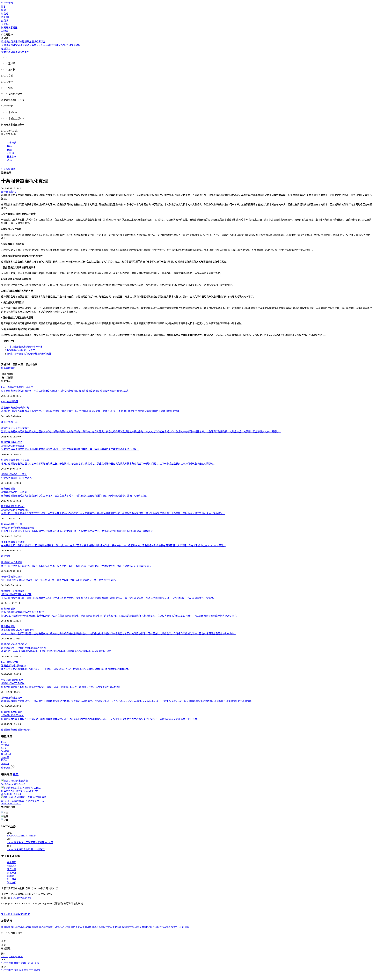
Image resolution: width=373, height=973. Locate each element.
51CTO (10, 835)
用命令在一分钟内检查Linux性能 (23, 648)
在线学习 (5, 48)
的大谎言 (14, 474)
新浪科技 (5, 927)
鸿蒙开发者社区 (9, 27)
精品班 (4, 13)
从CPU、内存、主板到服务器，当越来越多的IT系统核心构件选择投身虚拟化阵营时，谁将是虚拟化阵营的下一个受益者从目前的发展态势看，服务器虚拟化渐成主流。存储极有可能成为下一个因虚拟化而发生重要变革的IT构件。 (118, 633)
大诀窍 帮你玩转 (17, 528)
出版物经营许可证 (20, 914)
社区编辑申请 (8, 169)
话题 (9, 149)
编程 (3, 556)
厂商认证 (45, 45)
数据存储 (17, 442)
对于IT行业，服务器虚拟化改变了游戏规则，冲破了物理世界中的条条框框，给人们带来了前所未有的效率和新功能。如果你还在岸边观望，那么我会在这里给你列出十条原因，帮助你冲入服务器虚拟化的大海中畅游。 (113, 513)
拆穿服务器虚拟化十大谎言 (21, 350)
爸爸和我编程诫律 (12, 542)
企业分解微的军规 (15, 407)
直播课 (32, 41)
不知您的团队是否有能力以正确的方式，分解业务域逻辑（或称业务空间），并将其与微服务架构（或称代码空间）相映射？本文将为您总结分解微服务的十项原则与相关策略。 (91, 411)
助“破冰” (12, 715)
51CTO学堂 (13, 849)
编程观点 (19, 591)
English (10, 875)
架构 (10, 422)
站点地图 (11, 869)
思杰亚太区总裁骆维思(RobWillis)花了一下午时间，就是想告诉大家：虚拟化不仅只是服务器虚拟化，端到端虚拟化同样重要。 (66, 669)
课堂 (17, 52)
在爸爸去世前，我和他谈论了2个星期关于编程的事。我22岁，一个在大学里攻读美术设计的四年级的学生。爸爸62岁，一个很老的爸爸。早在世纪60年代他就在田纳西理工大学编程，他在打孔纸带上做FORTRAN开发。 (113, 545)
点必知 (12, 446)
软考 (20, 45)
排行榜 (18, 41)
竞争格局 (12, 683)
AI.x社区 (48, 842)
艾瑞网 (69, 927)
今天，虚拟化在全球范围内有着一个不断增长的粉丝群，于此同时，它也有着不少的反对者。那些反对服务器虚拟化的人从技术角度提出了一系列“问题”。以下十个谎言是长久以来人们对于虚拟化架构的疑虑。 (108, 463)
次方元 (176, 927)
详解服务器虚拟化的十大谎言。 (17, 478)
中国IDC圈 (147, 927)
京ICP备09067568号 (21, 897)
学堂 (3, 10)
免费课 (4, 20)
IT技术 (53, 45)
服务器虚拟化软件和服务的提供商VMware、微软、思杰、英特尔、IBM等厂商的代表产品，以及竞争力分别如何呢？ (61, 687)
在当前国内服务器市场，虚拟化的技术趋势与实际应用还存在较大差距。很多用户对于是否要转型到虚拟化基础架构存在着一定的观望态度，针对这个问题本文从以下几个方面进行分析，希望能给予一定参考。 (108, 598)
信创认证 (27, 45)
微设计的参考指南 (15, 428)
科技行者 (52, 927)
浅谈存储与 (17, 630)
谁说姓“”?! (13, 665)
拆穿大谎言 (15, 460)
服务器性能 (12, 662)
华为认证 (36, 45)
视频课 (4, 41)
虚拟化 (11, 506)
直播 (26, 52)
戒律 (8, 556)
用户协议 (11, 879)
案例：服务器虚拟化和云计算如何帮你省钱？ (30, 354)
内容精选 (11, 142)
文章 (3, 52)
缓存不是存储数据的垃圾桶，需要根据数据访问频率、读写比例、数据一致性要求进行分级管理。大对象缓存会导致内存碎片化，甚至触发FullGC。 (77, 566)
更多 (16, 774)
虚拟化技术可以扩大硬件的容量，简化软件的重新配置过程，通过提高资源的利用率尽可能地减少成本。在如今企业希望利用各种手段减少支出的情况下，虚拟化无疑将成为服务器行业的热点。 (100, 719)
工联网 (115, 927)
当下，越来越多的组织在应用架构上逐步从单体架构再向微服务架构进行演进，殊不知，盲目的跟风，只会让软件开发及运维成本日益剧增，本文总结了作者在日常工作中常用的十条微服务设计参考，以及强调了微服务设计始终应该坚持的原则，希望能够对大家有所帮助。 (141, 431)
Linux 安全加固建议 (17, 387)
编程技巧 (10, 591)
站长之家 (77, 927)
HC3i (24, 835)
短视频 (25, 41)
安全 (9, 401)
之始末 (11, 697)
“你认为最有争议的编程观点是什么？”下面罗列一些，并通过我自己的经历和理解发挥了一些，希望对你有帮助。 (59, 580)
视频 (9, 146)
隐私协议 (11, 882)
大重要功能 (15, 510)
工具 (15, 422)
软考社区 (5, 17)
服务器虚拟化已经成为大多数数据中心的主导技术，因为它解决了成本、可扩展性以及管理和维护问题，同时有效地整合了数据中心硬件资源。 (74, 495)
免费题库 (75, 45)
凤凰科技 (33, 927)
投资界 (169, 927)
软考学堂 (40, 41)
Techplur (31, 835)
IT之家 (108, 927)
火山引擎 (184, 927)
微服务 (4, 422)
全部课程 (5, 45)
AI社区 (10, 153)
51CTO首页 (7, 3)
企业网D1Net (159, 927)
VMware (26, 729)
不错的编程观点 (11, 576)
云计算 (18, 524)
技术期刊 (11, 156)
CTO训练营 (39, 849)
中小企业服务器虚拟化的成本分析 (24, 347)
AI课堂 (4, 31)
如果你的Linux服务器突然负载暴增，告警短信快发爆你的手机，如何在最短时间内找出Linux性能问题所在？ (56, 651)
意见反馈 (11, 873)
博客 (3, 6)
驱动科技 (43, 927)
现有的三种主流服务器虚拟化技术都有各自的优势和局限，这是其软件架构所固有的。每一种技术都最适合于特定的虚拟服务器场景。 (70, 449)
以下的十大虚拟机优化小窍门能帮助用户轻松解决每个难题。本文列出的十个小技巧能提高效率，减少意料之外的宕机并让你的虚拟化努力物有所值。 (78, 531)
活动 (9, 160)
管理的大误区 (16, 594)
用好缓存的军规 (11, 562)
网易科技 (24, 927)
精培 (21, 849)
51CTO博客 (13, 842)
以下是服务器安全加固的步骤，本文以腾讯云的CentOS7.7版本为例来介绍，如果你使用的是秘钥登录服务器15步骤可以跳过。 (65, 391)
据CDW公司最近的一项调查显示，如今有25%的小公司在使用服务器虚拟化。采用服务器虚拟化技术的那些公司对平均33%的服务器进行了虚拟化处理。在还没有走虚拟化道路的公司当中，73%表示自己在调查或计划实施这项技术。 (120, 616)
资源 (8, 52)
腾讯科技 (15, 927)
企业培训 (5, 24)
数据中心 (19, 506)
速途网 (85, 927)
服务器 (14, 401)
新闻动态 (11, 866)
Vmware (5, 680)
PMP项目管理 (64, 45)
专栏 (22, 52)
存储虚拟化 (7, 644)
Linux (4, 401)
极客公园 (124, 927)
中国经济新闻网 (97, 927)
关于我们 (11, 862)
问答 (12, 52)
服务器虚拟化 (8, 368)
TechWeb (61, 927)
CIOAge (18, 835)
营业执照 (6, 914)
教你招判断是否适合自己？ (23, 612)
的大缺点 (14, 492)
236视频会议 (135, 927)
